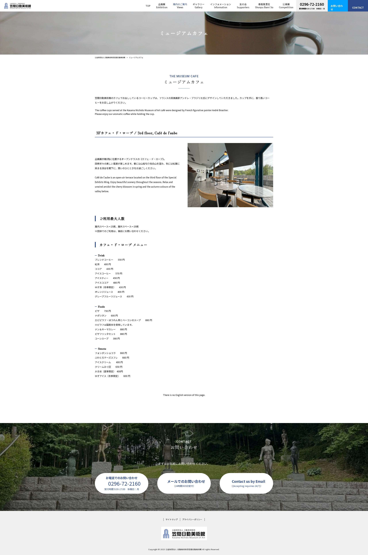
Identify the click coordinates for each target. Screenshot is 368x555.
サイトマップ (172, 519)
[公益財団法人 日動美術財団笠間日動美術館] (17, 5)
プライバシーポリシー (192, 519)
